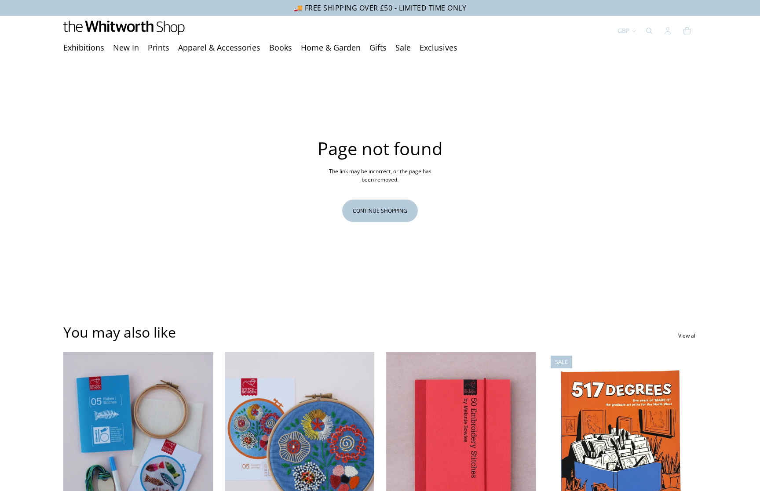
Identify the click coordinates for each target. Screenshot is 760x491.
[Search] (649, 30)
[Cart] (687, 30)
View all (687, 335)
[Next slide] (200, 445)
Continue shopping (380, 211)
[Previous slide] (76, 445)
